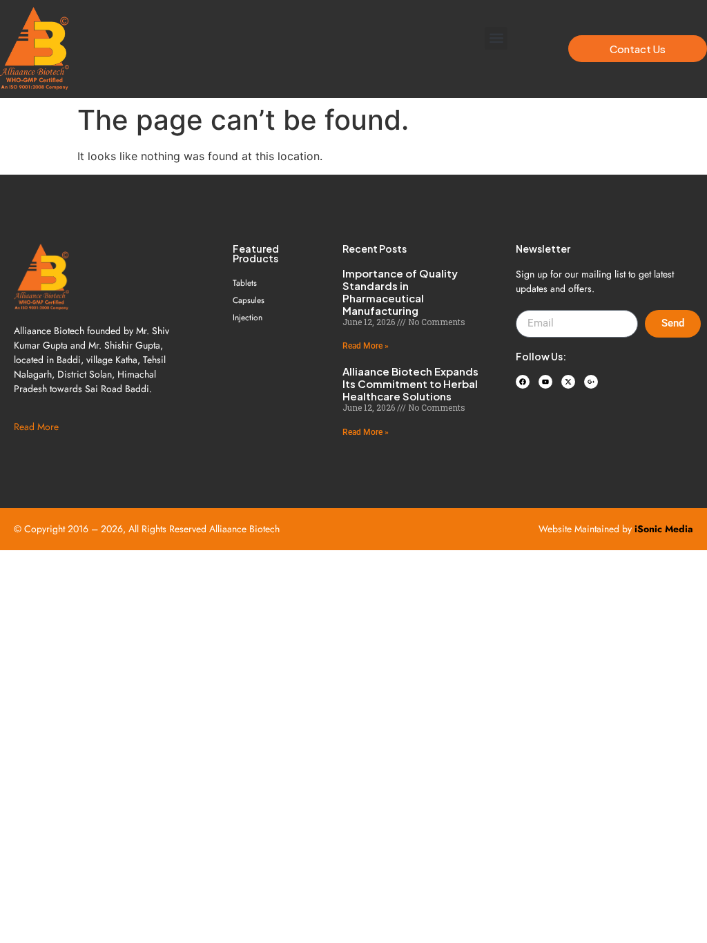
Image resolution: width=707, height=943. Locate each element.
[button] (496, 38)
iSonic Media (664, 529)
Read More (36, 427)
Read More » (365, 346)
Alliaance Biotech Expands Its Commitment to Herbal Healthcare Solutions (410, 383)
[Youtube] (545, 382)
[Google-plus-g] (591, 382)
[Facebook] (523, 382)
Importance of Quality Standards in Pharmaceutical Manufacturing (400, 291)
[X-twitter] (568, 382)
